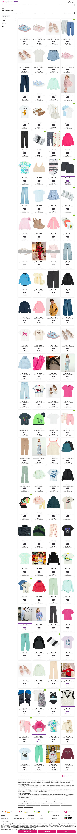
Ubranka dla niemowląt (22, 805)
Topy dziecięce (20, 807)
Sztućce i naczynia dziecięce (28, 807)
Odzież (39, 803)
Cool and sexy (20, 799)
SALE (3, 26)
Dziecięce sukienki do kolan (36, 801)
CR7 (66, 799)
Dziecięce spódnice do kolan (46, 803)
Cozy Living (62, 799)
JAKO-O (53, 803)
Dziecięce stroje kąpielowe (22, 803)
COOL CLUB (26, 799)
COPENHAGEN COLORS (41, 799)
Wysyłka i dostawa (30, 817)
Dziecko (3, 20)
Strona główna (42, 817)
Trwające (53, 817)
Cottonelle (53, 799)
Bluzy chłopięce (62, 803)
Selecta (57, 803)
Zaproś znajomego (4, 818)
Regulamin (16, 817)
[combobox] (66, 5)
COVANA (57, 799)
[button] (73, 1)
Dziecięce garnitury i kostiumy (66, 805)
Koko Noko (35, 803)
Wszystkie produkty (50, 801)
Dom (3, 25)
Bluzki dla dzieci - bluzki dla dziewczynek (62, 801)
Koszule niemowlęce (45, 805)
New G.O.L (30, 803)
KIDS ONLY (44, 801)
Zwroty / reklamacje (30, 818)
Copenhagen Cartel (32, 799)
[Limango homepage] (5, 1)
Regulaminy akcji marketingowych (20, 818)
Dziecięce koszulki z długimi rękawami (33, 805)
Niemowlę (4, 18)
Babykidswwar (27, 801)
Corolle (48, 799)
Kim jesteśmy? (3, 817)
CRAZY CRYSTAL (21, 801)
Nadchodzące (54, 818)
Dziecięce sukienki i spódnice (55, 805)
